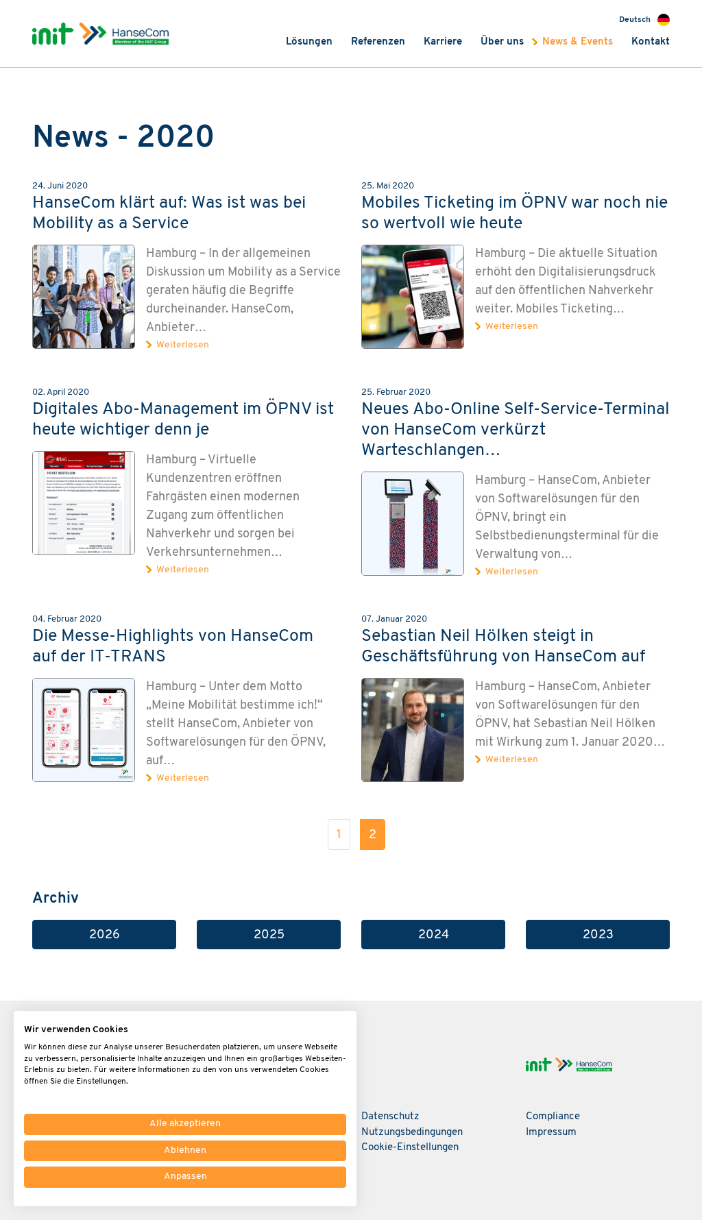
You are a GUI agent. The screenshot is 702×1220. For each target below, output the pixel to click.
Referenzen (378, 42)
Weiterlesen (182, 345)
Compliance (553, 1117)
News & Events (577, 42)
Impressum (551, 1132)
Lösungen (309, 42)
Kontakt (650, 42)
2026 (104, 935)
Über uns (502, 42)
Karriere (443, 42)
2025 (269, 935)
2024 (433, 935)
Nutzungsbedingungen (412, 1132)
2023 (598, 935)
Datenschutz (390, 1117)
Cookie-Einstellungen (410, 1148)
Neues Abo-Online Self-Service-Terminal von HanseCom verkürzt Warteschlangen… (515, 430)
